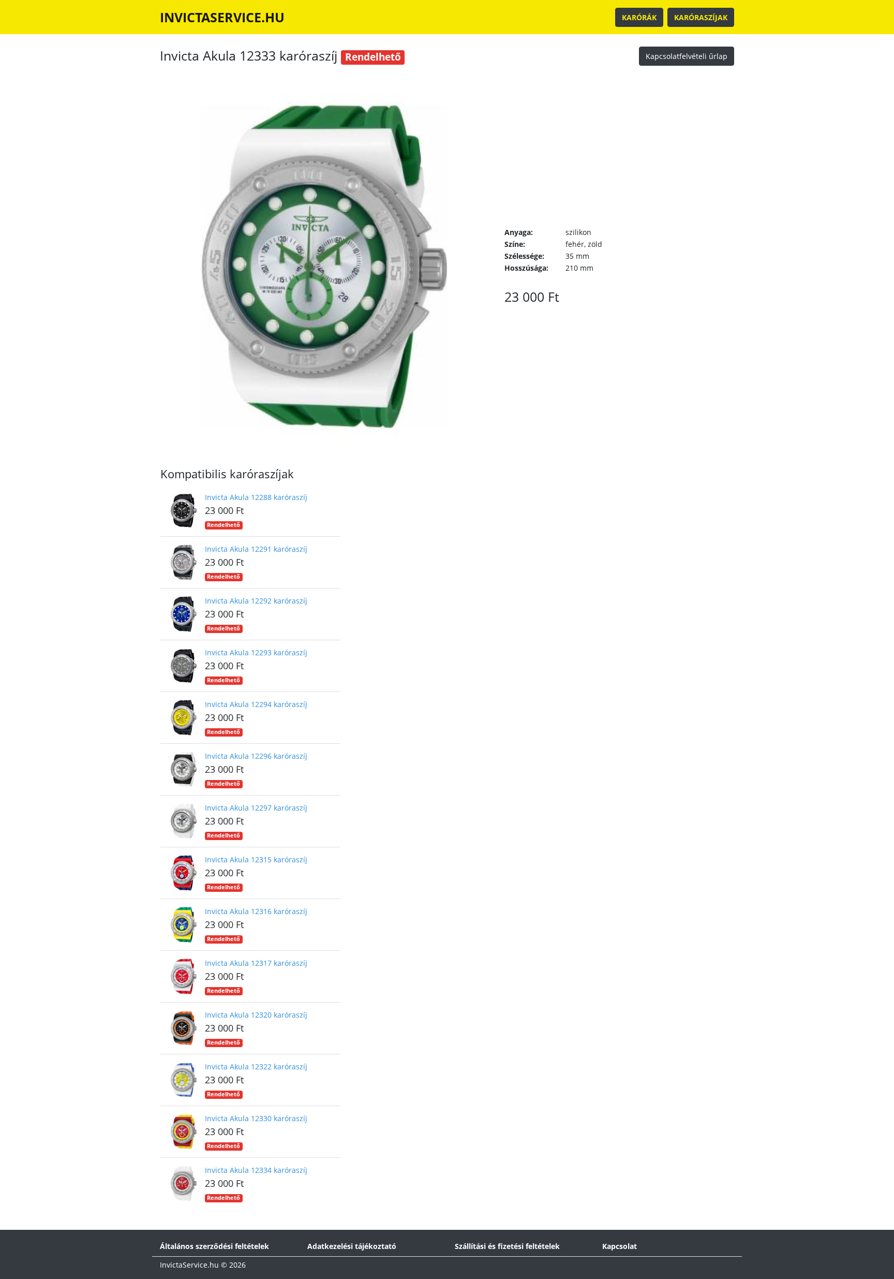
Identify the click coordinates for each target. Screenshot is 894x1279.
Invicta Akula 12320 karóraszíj (256, 1015)
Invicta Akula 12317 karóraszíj (256, 963)
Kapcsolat (619, 1246)
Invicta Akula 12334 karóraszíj (256, 1170)
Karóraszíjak (700, 17)
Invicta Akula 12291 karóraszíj (256, 549)
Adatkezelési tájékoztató (351, 1246)
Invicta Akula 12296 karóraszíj (256, 756)
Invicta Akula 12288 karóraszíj (256, 497)
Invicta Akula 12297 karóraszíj (256, 808)
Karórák (639, 17)
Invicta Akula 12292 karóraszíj (256, 601)
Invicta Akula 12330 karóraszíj (256, 1118)
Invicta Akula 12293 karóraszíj (256, 652)
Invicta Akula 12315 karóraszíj (256, 859)
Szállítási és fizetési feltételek (507, 1246)
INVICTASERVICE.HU (222, 17)
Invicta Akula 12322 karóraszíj (256, 1066)
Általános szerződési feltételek (214, 1246)
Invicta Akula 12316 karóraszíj (256, 911)
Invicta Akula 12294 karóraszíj (256, 704)
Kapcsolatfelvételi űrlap (686, 56)
